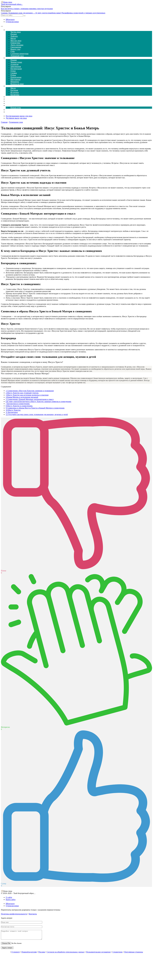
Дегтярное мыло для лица (16, 118)
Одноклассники (12, 22)
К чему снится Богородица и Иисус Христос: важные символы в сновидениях (38, 401)
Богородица (12, 412)
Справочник (117, 952)
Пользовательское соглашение (98, 952)
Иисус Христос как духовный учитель (22, 393)
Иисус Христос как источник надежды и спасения (27, 395)
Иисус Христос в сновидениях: (19, 406)
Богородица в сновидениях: (18, 404)
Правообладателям (29, 952)
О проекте (15, 952)
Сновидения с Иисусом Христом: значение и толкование (30, 391)
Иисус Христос (13, 410)
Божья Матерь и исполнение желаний (22, 397)
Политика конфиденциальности (14, 914)
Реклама (41, 952)
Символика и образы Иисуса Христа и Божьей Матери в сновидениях (35, 408)
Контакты (33, 914)
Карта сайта (10, 899)
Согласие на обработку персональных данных (65, 952)
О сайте (9, 897)
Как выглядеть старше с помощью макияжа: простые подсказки (27, 9)
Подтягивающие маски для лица (19, 116)
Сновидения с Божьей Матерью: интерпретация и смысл (30, 399)
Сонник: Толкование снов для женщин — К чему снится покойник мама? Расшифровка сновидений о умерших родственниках (53, 13)
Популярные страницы (133, 952)
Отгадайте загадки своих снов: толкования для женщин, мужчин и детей (37, 414)
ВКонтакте (10, 19)
